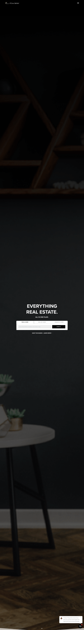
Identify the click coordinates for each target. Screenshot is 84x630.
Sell (42, 322)
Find (25, 322)
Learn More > (48, 333)
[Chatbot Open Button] (80, 626)
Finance (59, 322)
